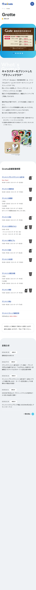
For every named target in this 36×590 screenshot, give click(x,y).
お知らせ (14, 352)
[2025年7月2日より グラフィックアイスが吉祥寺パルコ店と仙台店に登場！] (18, 392)
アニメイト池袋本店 (7, 484)
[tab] (13, 53)
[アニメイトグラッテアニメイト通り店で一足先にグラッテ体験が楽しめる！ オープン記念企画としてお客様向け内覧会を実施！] (18, 380)
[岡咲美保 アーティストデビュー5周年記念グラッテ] (18, 511)
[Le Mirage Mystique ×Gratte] (18, 470)
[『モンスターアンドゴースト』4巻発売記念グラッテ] (18, 553)
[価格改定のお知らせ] (18, 354)
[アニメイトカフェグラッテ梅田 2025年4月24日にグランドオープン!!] (18, 404)
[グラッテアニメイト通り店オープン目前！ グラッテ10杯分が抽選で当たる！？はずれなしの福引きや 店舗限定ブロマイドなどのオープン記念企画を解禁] (18, 366)
